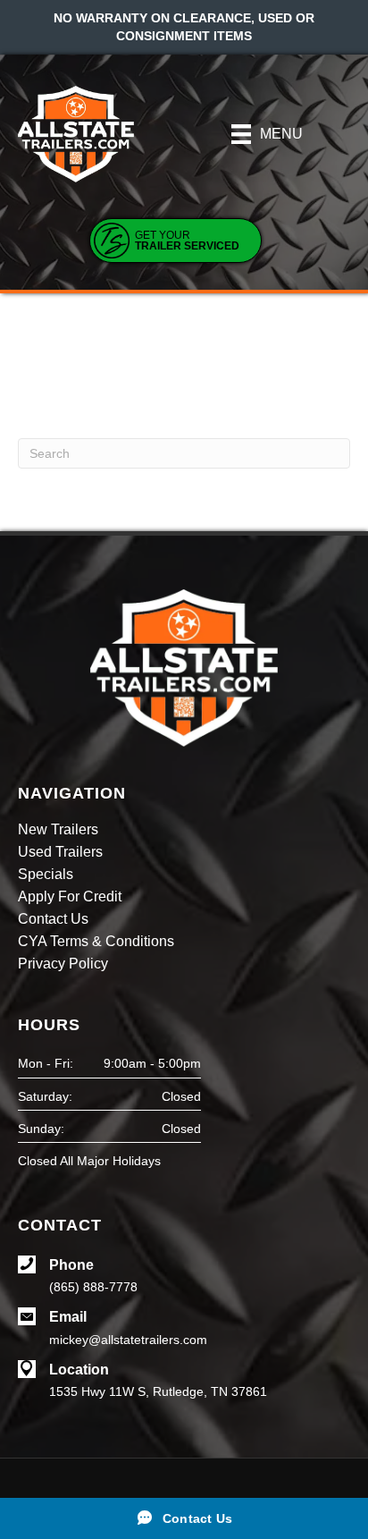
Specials (45, 874)
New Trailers (58, 830)
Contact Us (53, 919)
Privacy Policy (63, 964)
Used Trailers (60, 852)
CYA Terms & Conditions (96, 941)
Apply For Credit (69, 897)
